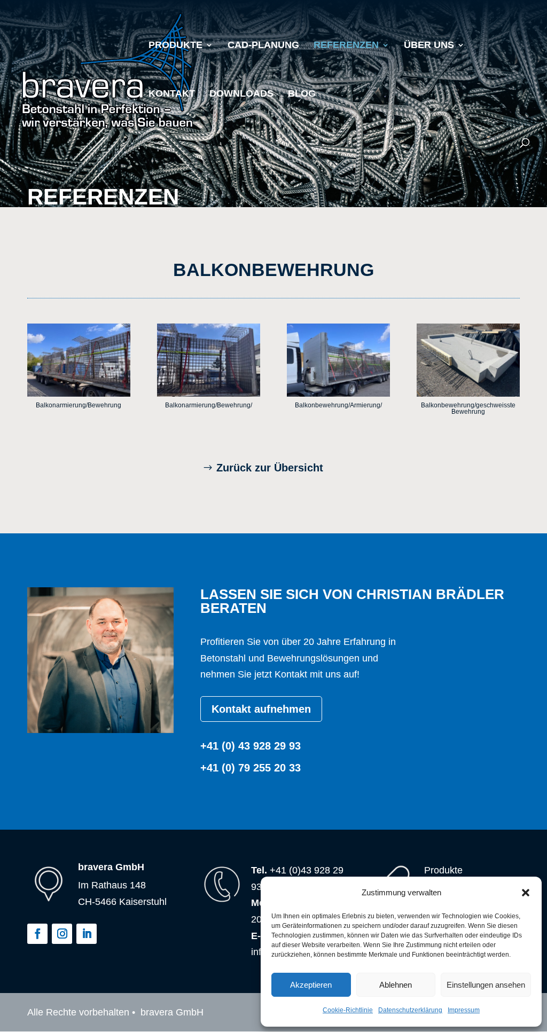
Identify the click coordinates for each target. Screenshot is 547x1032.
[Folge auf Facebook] (37, 934)
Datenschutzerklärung (410, 1010)
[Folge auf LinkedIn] (86, 934)
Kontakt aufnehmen (261, 709)
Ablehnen (395, 984)
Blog (302, 94)
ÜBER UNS (429, 45)
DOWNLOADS (241, 94)
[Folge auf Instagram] (62, 934)
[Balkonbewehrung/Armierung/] (338, 393)
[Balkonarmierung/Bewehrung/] (208, 393)
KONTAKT (172, 94)
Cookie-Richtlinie (348, 1010)
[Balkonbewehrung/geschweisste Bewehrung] (468, 393)
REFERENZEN (346, 45)
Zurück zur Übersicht (269, 468)
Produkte (175, 45)
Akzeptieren (311, 984)
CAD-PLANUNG (263, 45)
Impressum (464, 1010)
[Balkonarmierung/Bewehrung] (78, 393)
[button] (525, 892)
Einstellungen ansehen (486, 984)
